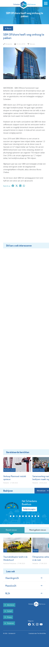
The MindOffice (41, 633)
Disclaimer (10, 623)
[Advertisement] (24, 216)
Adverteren (10, 605)
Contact (9, 611)
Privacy (9, 617)
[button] (10, 516)
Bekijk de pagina (29, 509)
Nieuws (8, 28)
